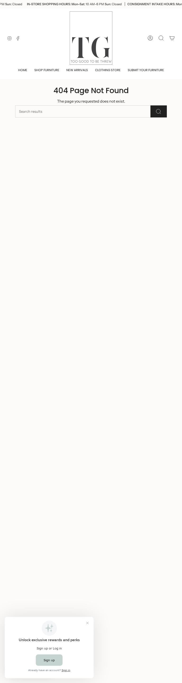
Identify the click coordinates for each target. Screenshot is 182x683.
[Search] (158, 111)
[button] (47, 70)
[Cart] (172, 38)
